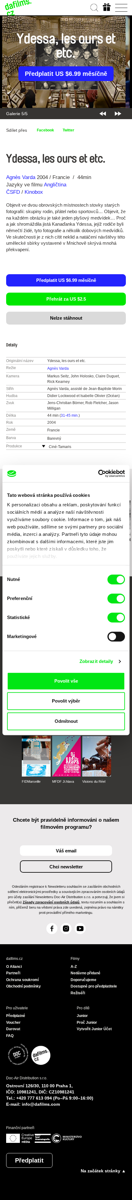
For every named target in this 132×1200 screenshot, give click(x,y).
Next (118, 113)
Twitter (68, 130)
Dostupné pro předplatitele (94, 986)
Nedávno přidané (85, 973)
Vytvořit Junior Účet (94, 1029)
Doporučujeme (83, 980)
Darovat (13, 1029)
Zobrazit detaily (96, 661)
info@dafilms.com (41, 1104)
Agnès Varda (20, 177)
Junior (82, 1016)
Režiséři (78, 993)
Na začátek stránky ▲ (103, 1170)
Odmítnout (66, 721)
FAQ (10, 1036)
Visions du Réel (93, 781)
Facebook (45, 130)
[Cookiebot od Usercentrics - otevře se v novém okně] (98, 473)
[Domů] (18, 7)
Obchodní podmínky (23, 986)
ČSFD (13, 192)
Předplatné (15, 1016)
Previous (102, 113)
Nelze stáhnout (66, 318)
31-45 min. (70, 415)
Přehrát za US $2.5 (66, 299)
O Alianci (14, 966)
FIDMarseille (31, 781)
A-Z (74, 966)
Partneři (13, 973)
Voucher (13, 1022)
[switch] (116, 598)
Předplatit (29, 1160)
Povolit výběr (66, 700)
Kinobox (34, 192)
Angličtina (55, 185)
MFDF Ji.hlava (63, 781)
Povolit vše (66, 681)
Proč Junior (87, 1022)
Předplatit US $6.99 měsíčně (66, 73)
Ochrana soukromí (22, 980)
